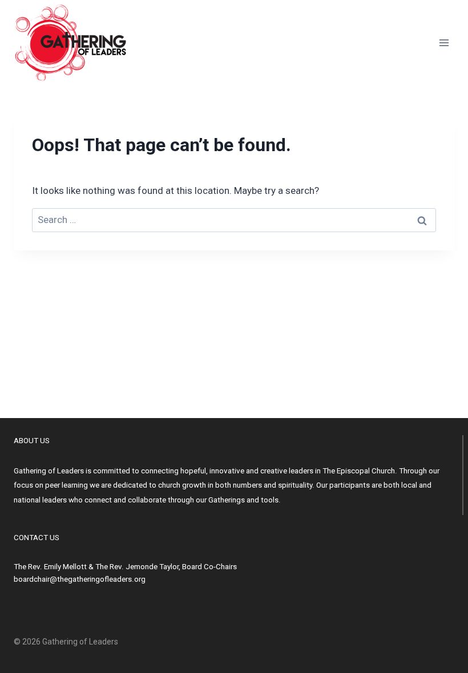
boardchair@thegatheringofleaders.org (80, 579)
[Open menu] (443, 42)
